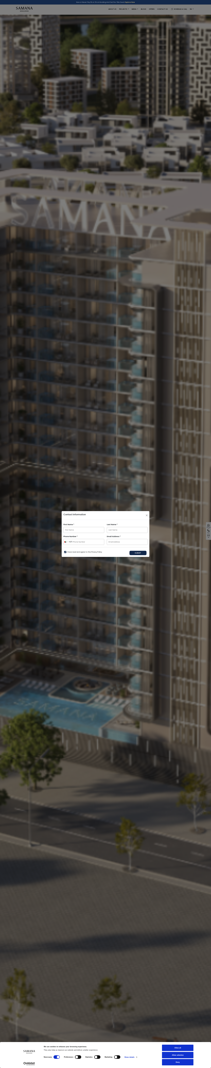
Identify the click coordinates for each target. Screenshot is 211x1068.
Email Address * (114, 536)
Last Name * (112, 524)
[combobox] (68, 541)
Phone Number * (70, 536)
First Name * (68, 524)
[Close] (146, 515)
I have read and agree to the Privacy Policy (84, 552)
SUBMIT (138, 553)
